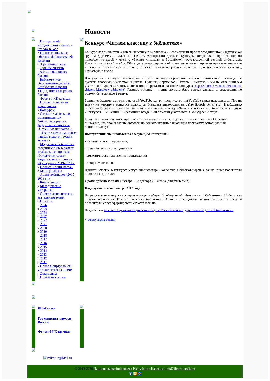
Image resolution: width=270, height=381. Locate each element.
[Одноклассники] (135, 373)
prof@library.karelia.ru (180, 368)
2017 (43, 239)
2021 (43, 224)
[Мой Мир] (139, 373)
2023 (43, 216)
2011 (43, 262)
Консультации (50, 182)
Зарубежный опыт (53, 64)
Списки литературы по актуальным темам (55, 195)
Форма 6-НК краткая (55, 98)
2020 (43, 228)
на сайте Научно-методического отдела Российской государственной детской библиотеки (168, 210)
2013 (43, 254)
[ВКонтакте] (130, 373)
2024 (43, 212)
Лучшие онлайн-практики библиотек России (52, 71)
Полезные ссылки (53, 277)
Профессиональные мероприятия (53, 104)
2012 (43, 258)
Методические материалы (49, 188)
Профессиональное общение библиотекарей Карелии (55, 56)
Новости (46, 201)
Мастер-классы (51, 171)
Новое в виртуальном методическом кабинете (55, 267)
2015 (43, 247)
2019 (43, 231)
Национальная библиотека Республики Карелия (128, 368)
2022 (43, 220)
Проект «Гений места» (56, 167)
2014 (43, 250)
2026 (43, 205)
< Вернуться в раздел (100, 219)
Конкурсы (47, 110)
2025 (43, 209)
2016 (43, 243)
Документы (48, 273)
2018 (43, 235)
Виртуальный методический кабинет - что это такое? (55, 45)
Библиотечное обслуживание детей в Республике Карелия (54, 83)
